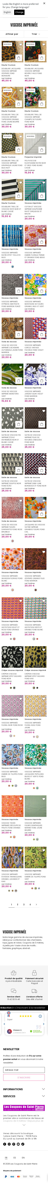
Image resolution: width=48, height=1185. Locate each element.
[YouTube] (18, 1145)
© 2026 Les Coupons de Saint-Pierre (20, 1164)
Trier (35, 34)
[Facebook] (4, 1145)
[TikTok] (22, 1145)
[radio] (12, 266)
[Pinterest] (13, 1145)
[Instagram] (9, 1145)
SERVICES (9, 1096)
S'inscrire (24, 1077)
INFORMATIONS (13, 1089)
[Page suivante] (36, 904)
